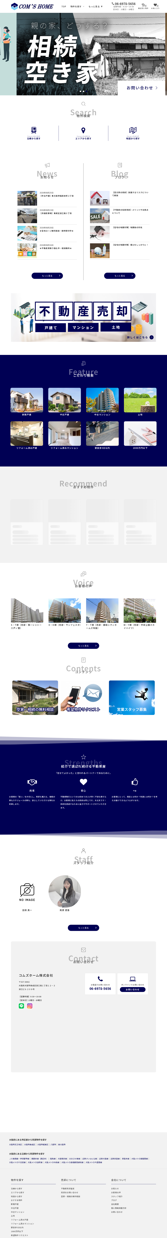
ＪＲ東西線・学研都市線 (19, 1158)
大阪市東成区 (29, 1144)
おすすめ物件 (16, 1200)
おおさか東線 (74, 1158)
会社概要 (115, 1204)
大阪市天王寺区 (15, 1144)
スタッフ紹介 (117, 1196)
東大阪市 (61, 1144)
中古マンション (17, 1212)
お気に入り (155, 7)
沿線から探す (34, 137)
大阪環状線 (62, 1158)
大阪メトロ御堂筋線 (139, 1158)
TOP (63, 6)
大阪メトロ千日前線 (17, 1162)
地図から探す (133, 137)
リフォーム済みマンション (22, 1223)
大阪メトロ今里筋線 (94, 1162)
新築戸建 (15, 1204)
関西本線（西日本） (39, 1158)
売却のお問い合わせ (69, 1192)
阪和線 (53, 1158)
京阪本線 (125, 1158)
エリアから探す (83, 137)
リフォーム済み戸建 (19, 1219)
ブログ (114, 1200)
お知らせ (115, 1188)
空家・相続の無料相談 (70, 1196)
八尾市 (53, 1144)
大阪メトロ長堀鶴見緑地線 (72, 1162)
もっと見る (94, 6)
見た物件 (143, 7)
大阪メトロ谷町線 (35, 1162)
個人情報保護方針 (119, 1208)
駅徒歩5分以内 (17, 1227)
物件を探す (76, 6)
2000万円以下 (17, 1231)
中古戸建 (15, 1208)
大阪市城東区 (42, 1144)
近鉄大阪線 (103, 1158)
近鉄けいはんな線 (89, 1158)
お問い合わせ (133, 989)
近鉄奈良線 (115, 1158)
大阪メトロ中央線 (52, 1162)
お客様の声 (116, 1192)
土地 (13, 1215)
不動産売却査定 (67, 1188)
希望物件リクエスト (19, 1235)
